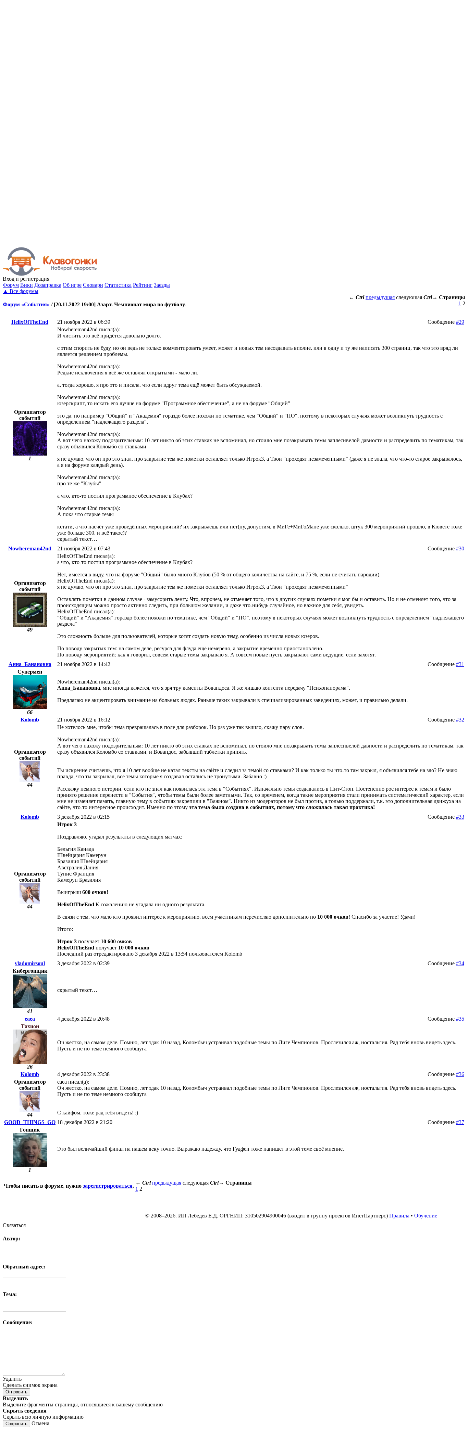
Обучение (425, 1215)
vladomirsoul (30, 963)
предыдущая (380, 297)
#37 (460, 1122)
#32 (460, 720)
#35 (460, 1019)
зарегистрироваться (108, 1186)
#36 (460, 1074)
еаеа (30, 1019)
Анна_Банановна (30, 664)
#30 (460, 548)
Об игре (72, 285)
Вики (26, 285)
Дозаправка (47, 285)
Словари (93, 285)
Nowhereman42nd (29, 548)
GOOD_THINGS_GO (30, 1122)
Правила (399, 1215)
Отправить (16, 1391)
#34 (460, 963)
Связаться (14, 1225)
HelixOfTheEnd (29, 322)
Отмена (40, 1423)
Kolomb (30, 720)
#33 (460, 817)
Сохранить (16, 1423)
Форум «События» (26, 304)
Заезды (162, 285)
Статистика (118, 285)
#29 (460, 322)
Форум (11, 285)
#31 (460, 664)
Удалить (12, 1379)
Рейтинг (142, 285)
